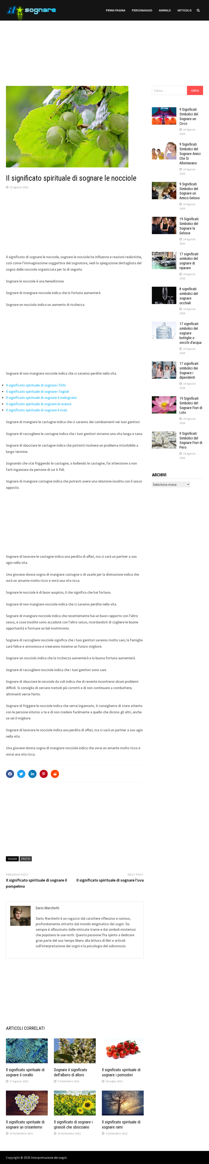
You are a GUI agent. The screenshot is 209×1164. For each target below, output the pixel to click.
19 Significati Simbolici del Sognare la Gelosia (189, 226)
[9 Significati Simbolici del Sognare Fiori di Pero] (164, 434)
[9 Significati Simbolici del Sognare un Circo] (164, 110)
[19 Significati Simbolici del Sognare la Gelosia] (164, 219)
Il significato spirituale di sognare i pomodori (121, 1072)
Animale (165, 10)
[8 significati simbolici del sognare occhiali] (164, 289)
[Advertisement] (104, 49)
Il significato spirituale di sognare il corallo (25, 1072)
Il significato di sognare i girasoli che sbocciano (73, 1125)
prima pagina (115, 10)
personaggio (142, 10)
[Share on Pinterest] (44, 774)
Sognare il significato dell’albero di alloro (70, 1072)
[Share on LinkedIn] (32, 774)
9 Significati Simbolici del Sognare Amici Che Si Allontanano (190, 153)
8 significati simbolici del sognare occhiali (188, 296)
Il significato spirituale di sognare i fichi (36, 385)
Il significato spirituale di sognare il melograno (41, 397)
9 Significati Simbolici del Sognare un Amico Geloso (189, 191)
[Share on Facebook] (10, 774)
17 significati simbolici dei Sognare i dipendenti (188, 370)
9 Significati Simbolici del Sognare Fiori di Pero (190, 440)
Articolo (184, 10)
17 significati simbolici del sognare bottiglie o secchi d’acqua (190, 333)
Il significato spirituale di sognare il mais (36, 410)
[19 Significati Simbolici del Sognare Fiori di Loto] (164, 399)
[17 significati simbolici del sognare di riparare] (164, 254)
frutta (25, 859)
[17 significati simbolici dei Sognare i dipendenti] (164, 364)
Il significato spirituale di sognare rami (121, 1125)
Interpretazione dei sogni (49, 1157)
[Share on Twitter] (21, 774)
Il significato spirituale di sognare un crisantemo (25, 1125)
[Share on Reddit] (55, 774)
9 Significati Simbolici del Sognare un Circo (188, 116)
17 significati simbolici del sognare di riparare (188, 261)
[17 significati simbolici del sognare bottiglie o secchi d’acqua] (164, 324)
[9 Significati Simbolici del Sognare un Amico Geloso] (164, 184)
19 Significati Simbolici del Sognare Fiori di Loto (190, 405)
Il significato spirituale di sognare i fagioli (37, 391)
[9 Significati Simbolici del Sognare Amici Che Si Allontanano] (164, 145)
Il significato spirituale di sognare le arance (38, 404)
